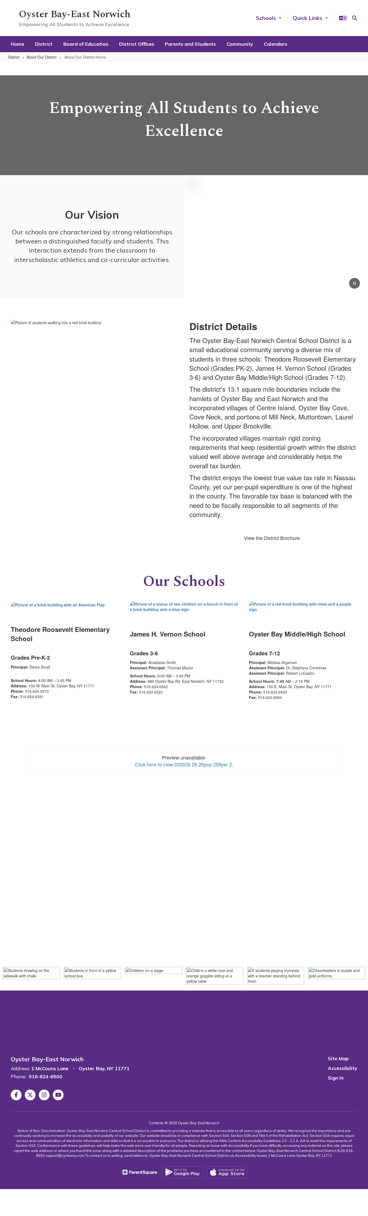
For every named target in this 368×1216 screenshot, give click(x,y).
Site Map (338, 1058)
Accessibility (342, 1068)
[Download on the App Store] (227, 1172)
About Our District (41, 57)
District (14, 57)
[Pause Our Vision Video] (354, 284)
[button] (269, 18)
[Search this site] (354, 18)
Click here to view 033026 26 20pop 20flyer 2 (183, 764)
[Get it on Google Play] (182, 1172)
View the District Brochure (272, 537)
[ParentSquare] (139, 1172)
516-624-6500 (45, 1076)
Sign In (335, 1078)
